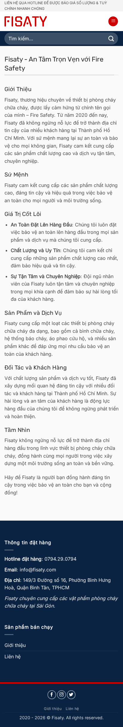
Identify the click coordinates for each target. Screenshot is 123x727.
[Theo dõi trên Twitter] (71, 694)
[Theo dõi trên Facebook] (51, 694)
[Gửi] (111, 39)
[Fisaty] (25, 21)
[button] (113, 21)
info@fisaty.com (38, 570)
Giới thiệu (15, 645)
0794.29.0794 (60, 559)
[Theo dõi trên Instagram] (61, 694)
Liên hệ (12, 656)
